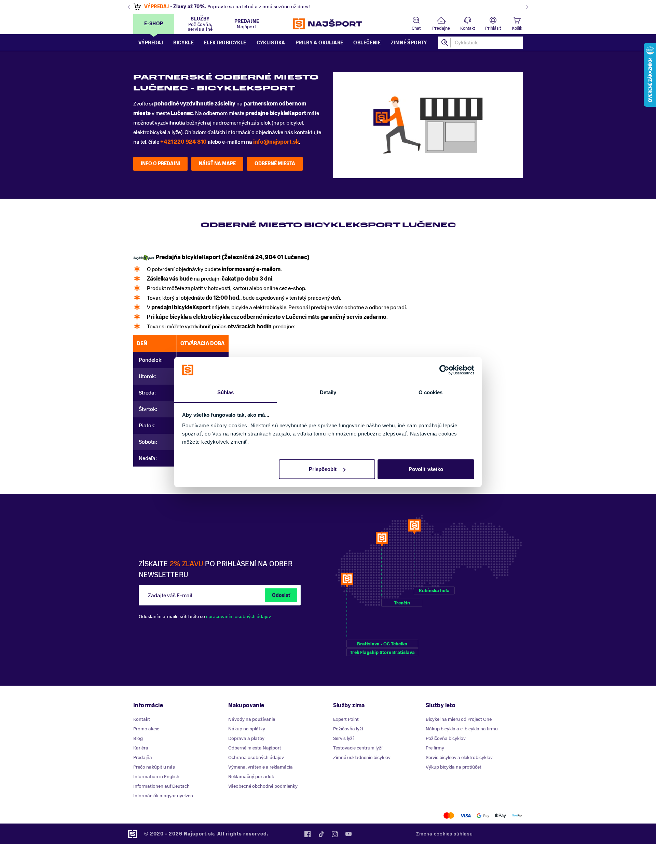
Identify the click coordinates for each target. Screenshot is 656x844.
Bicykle (183, 43)
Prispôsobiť (323, 469)
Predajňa (142, 757)
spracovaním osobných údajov (238, 616)
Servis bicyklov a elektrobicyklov (459, 757)
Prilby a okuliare (319, 43)
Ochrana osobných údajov (256, 757)
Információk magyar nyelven (163, 795)
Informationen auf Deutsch (161, 786)
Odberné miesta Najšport (254, 748)
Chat (416, 28)
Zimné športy (409, 43)
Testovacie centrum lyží (357, 748)
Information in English (156, 776)
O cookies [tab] (431, 392)
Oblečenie (367, 43)
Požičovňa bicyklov (446, 738)
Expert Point (346, 719)
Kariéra (140, 748)
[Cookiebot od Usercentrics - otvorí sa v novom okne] (444, 370)
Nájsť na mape (217, 163)
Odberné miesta (275, 163)
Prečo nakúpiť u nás (154, 767)
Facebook (307, 834)
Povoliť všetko (426, 469)
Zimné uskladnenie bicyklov (362, 757)
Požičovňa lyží (348, 729)
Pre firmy (435, 748)
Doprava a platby (246, 738)
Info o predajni (160, 163)
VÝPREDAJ (156, 6)
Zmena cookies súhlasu (444, 834)
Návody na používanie (251, 719)
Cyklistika (271, 43)
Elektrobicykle (225, 43)
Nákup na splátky (246, 729)
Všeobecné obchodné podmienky (263, 786)
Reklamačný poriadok (251, 776)
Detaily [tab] (328, 392)
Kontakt (467, 28)
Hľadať (445, 42)
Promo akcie (146, 729)
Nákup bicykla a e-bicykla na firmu (462, 729)
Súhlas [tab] (225, 392)
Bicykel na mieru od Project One (459, 719)
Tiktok (321, 834)
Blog (138, 738)
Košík (517, 28)
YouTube (348, 834)
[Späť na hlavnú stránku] (328, 24)
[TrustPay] (517, 815)
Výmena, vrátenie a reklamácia (260, 767)
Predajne (441, 28)
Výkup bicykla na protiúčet (453, 767)
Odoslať (281, 595)
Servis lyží (343, 738)
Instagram (335, 834)
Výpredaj (150, 43)
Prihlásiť (493, 28)
